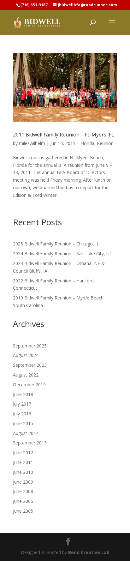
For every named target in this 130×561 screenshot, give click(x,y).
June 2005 (23, 511)
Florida (87, 143)
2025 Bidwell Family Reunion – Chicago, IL (56, 244)
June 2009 (23, 482)
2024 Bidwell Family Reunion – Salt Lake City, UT (62, 253)
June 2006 (23, 501)
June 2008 (23, 491)
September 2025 (30, 346)
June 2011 (23, 462)
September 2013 (30, 443)
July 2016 (22, 414)
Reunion (105, 143)
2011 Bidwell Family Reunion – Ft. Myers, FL (63, 134)
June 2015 (23, 423)
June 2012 (23, 452)
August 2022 (25, 375)
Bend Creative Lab (88, 552)
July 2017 (22, 404)
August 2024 (25, 355)
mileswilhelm (32, 143)
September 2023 (30, 365)
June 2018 (23, 394)
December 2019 (29, 385)
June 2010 (23, 472)
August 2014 (25, 433)
